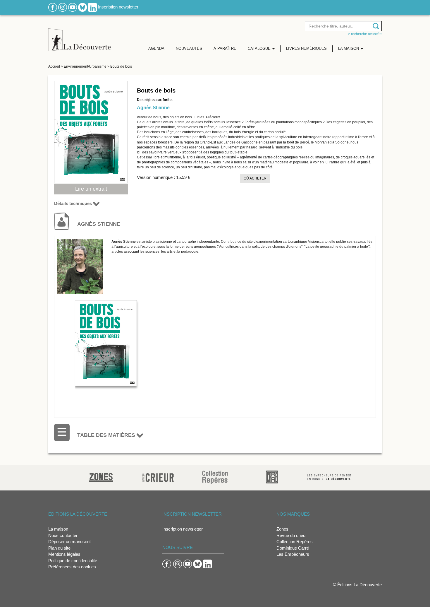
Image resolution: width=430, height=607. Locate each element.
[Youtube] (72, 6)
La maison (58, 528)
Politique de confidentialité (72, 560)
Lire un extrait (91, 189)
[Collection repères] (215, 477)
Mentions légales (64, 554)
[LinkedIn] (92, 6)
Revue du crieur (291, 535)
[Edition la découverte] (79, 35)
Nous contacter (63, 535)
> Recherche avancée (365, 34)
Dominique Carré (292, 548)
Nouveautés (189, 48)
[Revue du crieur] (158, 476)
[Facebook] (52, 6)
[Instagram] (62, 6)
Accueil (54, 66)
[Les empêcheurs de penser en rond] (329, 476)
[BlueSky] (82, 6)
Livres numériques (306, 48)
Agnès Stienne (153, 107)
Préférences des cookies (72, 566)
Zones (282, 528)
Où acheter (255, 178)
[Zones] (101, 476)
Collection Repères (294, 541)
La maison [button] (349, 48)
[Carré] (272, 476)
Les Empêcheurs (292, 554)
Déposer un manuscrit (69, 541)
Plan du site (59, 548)
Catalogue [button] (260, 48)
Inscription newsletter (118, 6)
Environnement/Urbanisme (85, 66)
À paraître (225, 48)
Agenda (156, 48)
